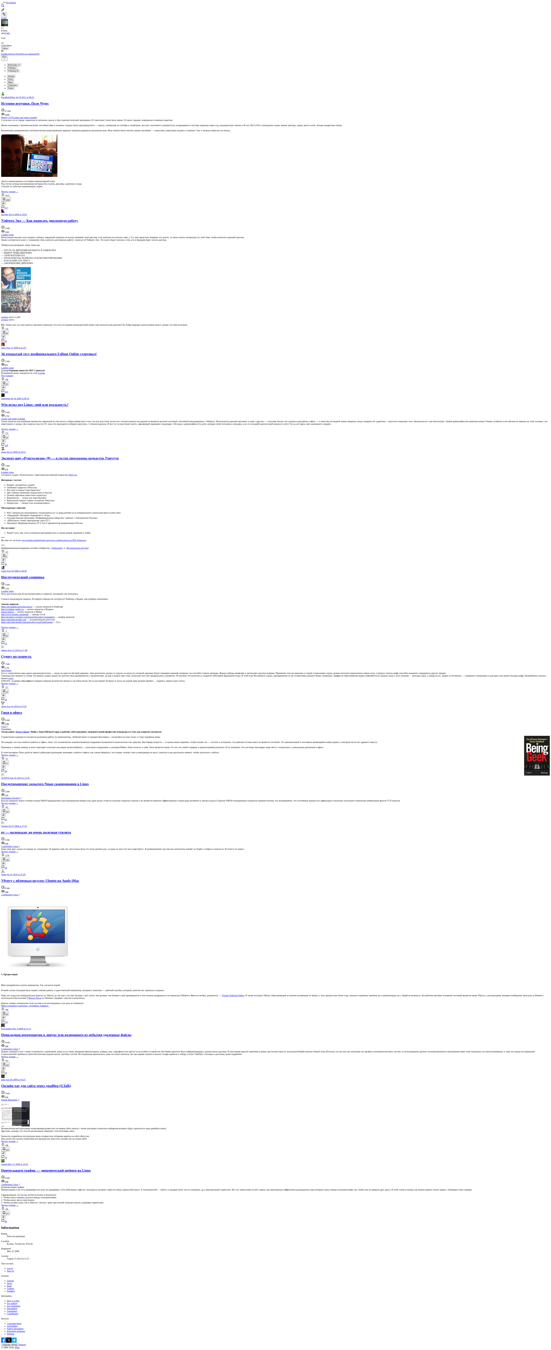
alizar (3, 706)
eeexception (6, 1029)
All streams (11, 2)
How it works (13, 1301)
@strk (7, 33)
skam (3, 452)
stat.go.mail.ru (7, 612)
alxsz (3, 348)
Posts (18, 54)
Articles (11, 54)
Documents (12, 1308)
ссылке (41, 373)
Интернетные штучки (77, 548)
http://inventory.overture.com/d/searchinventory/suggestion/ (28, 617)
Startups (10, 1334)
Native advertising (15, 1328)
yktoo (3, 874)
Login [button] (4, 18)
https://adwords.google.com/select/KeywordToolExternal (27, 622)
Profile (4, 54)
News (23, 54)
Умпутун (72, 475)
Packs (10, 88)
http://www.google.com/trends (15, 614)
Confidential (12, 1314)
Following (13, 71)
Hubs (9, 1286)
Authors (10, 1288)
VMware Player (34, 998)
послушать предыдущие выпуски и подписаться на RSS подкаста (54, 540)
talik (3, 1079)
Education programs (16, 1331)
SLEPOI (5, 778)
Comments (33, 54)
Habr (17, 1347)
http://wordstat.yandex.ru (12, 609)
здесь (10, 678)
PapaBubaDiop (8, 97)
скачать (4, 317)
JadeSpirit (5, 398)
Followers (12, 68)
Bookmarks (14, 65)
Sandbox (11, 1291)
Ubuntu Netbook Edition (233, 995)
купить (4, 319)
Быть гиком (22, 732)
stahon (4, 650)
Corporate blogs (14, 1323)
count (3, 571)
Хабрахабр (57, 548)
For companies (13, 1306)
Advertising (12, 1326)
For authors (12, 1303)
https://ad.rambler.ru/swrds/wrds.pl (16, 606)
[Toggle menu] (2, 3)
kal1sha (4, 214)
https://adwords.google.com (13, 619)
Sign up (10, 1271)
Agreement (12, 1311)
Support (22, 1344)
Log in (10, 1268)
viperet (4, 1164)
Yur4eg (4, 826)
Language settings (10, 1345)
